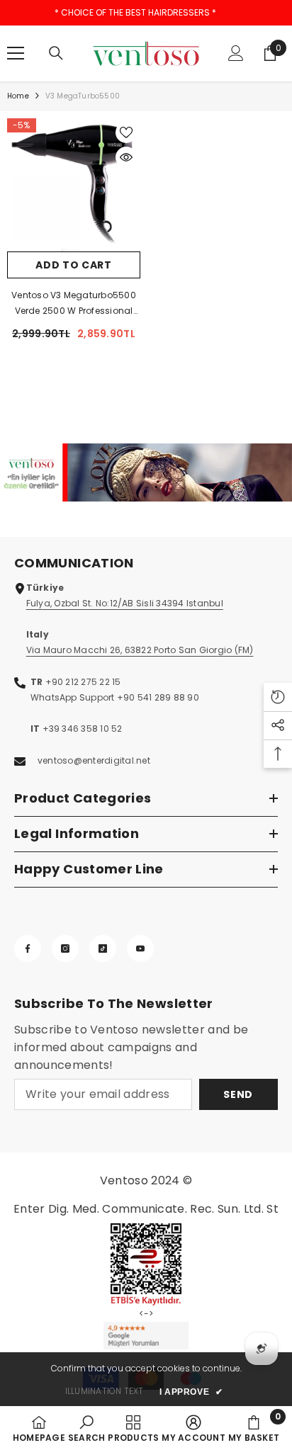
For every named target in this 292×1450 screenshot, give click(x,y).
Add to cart (73, 265)
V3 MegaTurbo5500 (82, 96)
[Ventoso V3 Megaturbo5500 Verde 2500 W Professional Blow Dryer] (73, 184)
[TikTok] (102, 948)
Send (238, 1094)
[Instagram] (65, 948)
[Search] (55, 53)
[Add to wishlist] (126, 132)
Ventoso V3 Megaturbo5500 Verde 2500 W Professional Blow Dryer (73, 304)
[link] (146, 472)
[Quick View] (126, 157)
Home (18, 96)
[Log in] (236, 53)
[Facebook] (27, 948)
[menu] (15, 53)
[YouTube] (140, 948)
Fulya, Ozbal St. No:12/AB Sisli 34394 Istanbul (124, 603)
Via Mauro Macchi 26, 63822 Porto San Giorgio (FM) (140, 650)
